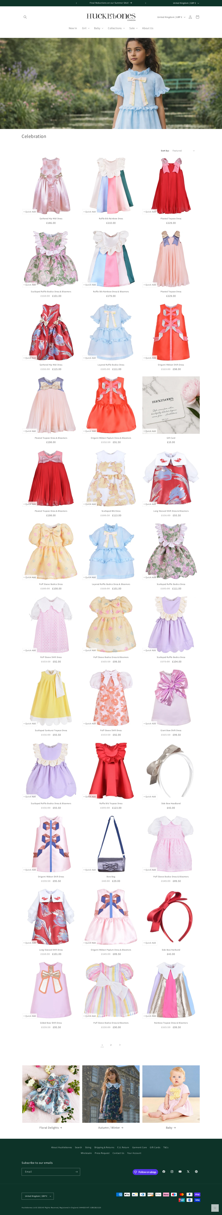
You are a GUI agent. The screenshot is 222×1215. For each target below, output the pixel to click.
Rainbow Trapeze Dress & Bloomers (171, 1023)
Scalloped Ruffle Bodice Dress (171, 584)
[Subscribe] (76, 1172)
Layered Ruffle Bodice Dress (111, 365)
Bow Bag (111, 876)
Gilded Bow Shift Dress (51, 1023)
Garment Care (139, 1147)
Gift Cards (155, 1147)
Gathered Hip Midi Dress (51, 218)
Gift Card (171, 438)
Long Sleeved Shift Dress (51, 950)
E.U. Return (123, 1147)
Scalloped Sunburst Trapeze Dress (51, 730)
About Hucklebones (61, 1147)
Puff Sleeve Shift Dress (51, 657)
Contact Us (118, 1153)
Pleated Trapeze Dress (171, 218)
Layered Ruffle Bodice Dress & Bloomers (111, 584)
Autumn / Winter (109, 1127)
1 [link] (102, 1045)
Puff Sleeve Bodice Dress (51, 584)
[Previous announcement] (76, 3)
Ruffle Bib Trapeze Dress (110, 803)
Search (78, 1147)
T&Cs (165, 1147)
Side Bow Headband (171, 803)
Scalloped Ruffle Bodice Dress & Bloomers (51, 291)
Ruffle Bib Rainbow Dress (111, 218)
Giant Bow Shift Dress (171, 730)
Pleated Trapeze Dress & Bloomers (51, 438)
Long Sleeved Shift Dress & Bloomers (171, 511)
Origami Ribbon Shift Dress (171, 365)
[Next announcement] (145, 3)
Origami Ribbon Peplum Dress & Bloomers (111, 438)
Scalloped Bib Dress (111, 511)
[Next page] (120, 1044)
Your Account (134, 1153)
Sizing (88, 1147)
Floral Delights (49, 1127)
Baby (169, 1127)
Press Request (102, 1153)
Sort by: (165, 150)
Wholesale (86, 1153)
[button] (25, 17)
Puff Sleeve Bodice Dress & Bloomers (111, 657)
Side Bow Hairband (171, 950)
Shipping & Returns (104, 1147)
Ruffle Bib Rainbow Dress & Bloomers (111, 291)
